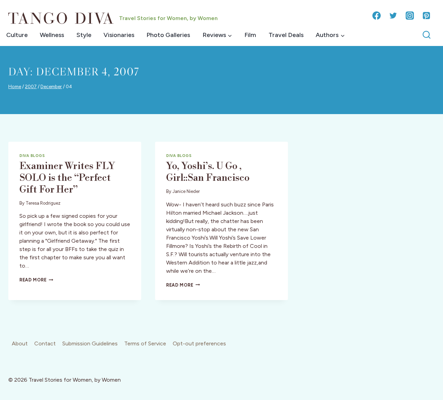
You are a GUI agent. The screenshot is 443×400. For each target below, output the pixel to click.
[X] (393, 15)
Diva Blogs (32, 155)
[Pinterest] (426, 15)
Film (250, 35)
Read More (36, 279)
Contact (45, 343)
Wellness (52, 35)
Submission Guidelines (90, 343)
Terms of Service (145, 343)
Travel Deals (286, 35)
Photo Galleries (168, 35)
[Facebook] (376, 15)
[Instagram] (409, 15)
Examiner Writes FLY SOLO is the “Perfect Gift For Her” (67, 177)
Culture (17, 35)
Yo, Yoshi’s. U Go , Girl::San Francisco (208, 172)
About (20, 343)
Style (83, 35)
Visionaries (118, 35)
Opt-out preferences (199, 343)
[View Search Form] (426, 35)
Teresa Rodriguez (43, 203)
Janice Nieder (186, 191)
